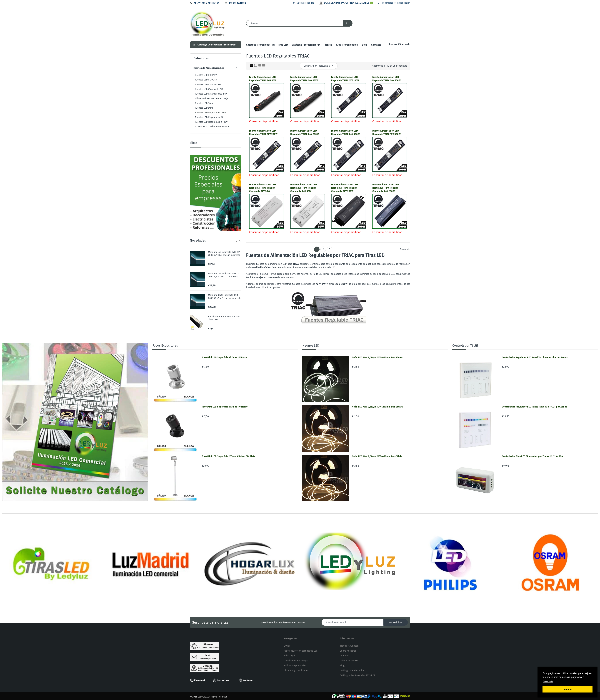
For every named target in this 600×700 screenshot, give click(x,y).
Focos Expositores (165, 345)
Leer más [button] (548, 681)
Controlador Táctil (465, 345)
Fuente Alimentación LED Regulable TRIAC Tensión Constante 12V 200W (344, 187)
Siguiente (405, 249)
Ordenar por (310, 65)
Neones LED (310, 345)
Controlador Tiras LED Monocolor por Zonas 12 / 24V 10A (532, 456)
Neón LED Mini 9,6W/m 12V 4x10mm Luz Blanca (377, 357)
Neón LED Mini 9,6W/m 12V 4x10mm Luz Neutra (377, 406)
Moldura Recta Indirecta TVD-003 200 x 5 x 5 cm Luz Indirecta (224, 297)
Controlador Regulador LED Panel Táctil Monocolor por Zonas (535, 357)
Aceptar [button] (567, 689)
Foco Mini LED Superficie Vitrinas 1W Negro (225, 406)
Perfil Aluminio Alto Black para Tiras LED (224, 318)
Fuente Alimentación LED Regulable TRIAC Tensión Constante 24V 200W (385, 187)
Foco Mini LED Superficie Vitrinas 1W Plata (224, 357)
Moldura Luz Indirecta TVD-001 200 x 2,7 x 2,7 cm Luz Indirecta (224, 254)
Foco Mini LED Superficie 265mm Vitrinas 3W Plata (228, 456)
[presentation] (236, 241)
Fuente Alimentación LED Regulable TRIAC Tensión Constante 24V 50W (303, 187)
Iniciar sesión (403, 3)
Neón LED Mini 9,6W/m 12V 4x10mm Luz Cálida (377, 456)
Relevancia (324, 65)
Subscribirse (395, 622)
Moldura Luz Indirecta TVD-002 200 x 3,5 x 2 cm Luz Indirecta (224, 275)
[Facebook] (199, 679)
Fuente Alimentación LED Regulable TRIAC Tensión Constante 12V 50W (262, 187)
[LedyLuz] (207, 23)
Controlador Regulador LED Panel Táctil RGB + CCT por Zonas (534, 406)
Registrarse (387, 3)
